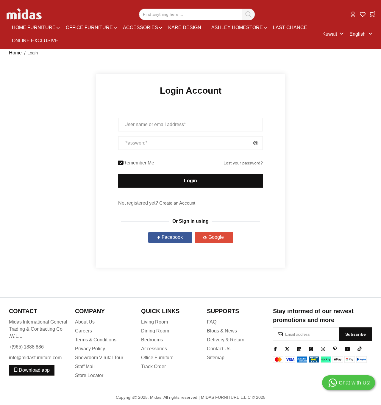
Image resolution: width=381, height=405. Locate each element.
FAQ (211, 321)
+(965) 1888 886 (26, 346)
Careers (83, 330)
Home (15, 52)
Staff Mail (85, 366)
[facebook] (275, 348)
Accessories (154, 348)
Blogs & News (222, 330)
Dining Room (155, 330)
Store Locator (89, 375)
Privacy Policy (90, 348)
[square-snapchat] (311, 348)
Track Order (153, 366)
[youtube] (347, 348)
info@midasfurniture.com (35, 357)
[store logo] (24, 14)
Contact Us (218, 348)
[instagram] (323, 348)
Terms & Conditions (95, 339)
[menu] (165, 34)
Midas (155, 397)
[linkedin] (299, 348)
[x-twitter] (287, 348)
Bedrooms (152, 339)
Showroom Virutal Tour (99, 357)
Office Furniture (157, 357)
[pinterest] (334, 348)
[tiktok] (359, 348)
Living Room (154, 321)
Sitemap (215, 357)
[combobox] (197, 14)
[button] (353, 13)
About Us (85, 321)
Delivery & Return (225, 339)
